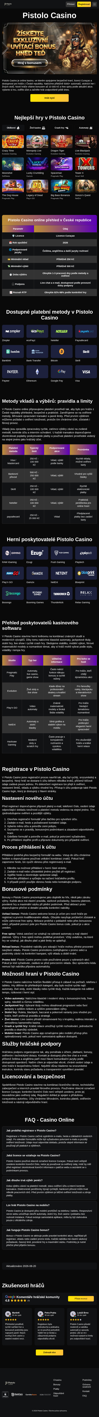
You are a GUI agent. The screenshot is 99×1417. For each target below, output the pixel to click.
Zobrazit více (49, 1352)
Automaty (84, 128)
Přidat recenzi (81, 1299)
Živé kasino (35, 128)
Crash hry (59, 128)
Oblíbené (11, 128)
